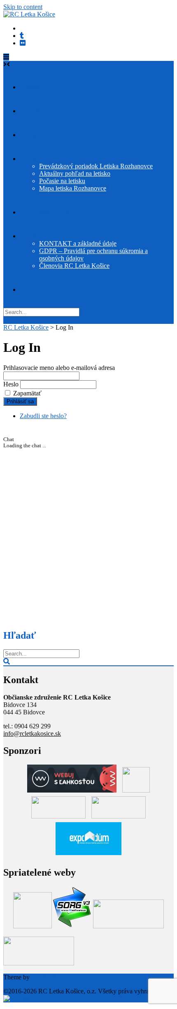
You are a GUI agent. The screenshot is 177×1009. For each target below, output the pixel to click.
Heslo (11, 384)
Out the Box (47, 977)
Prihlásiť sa (20, 401)
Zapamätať (27, 393)
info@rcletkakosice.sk (32, 733)
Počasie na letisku (62, 180)
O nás (30, 235)
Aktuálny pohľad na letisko (74, 173)
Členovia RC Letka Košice (74, 265)
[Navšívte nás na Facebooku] (23, 43)
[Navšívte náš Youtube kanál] (22, 35)
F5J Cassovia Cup (46, 212)
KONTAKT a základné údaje (77, 243)
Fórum (31, 134)
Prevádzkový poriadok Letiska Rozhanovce (96, 166)
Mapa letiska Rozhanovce (72, 188)
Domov (32, 87)
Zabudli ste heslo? (43, 415)
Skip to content (22, 6)
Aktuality (35, 110)
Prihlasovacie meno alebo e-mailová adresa (59, 367)
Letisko (32, 158)
